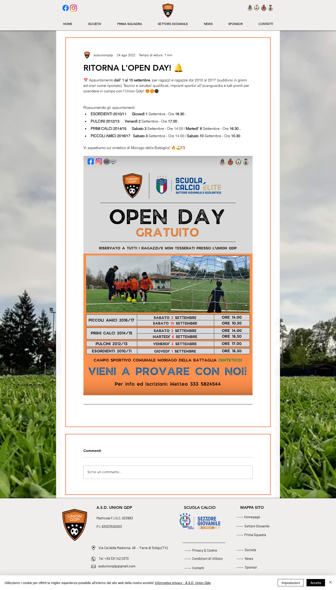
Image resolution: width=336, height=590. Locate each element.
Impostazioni (291, 582)
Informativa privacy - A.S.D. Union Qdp (183, 582)
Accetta (315, 582)
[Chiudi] (330, 582)
